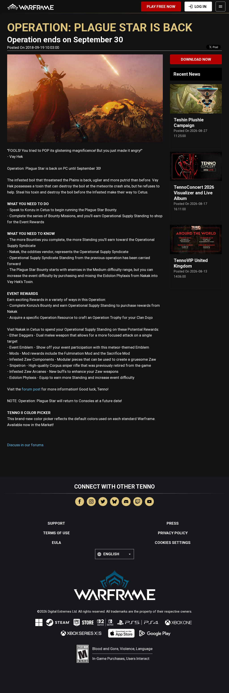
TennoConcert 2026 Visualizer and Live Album (194, 193)
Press (173, 523)
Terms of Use (56, 533)
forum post (31, 389)
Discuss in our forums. (25, 445)
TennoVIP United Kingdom (191, 263)
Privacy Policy (173, 533)
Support (56, 523)
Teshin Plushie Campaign (189, 122)
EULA (56, 542)
